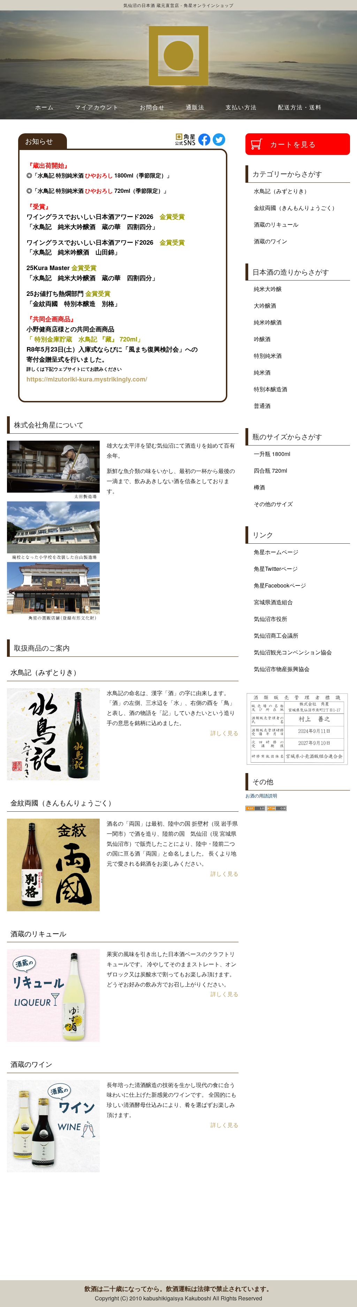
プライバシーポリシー (309, 1253)
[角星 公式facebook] (204, 139)
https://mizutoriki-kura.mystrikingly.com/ (86, 379)
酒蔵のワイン (31, 1064)
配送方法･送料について (223, 1253)
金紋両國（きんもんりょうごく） (62, 802)
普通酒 (262, 406)
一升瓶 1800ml (272, 454)
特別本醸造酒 (270, 389)
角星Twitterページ (276, 569)
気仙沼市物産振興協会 (282, 669)
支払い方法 (241, 107)
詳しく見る (224, 733)
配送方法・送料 (300, 107)
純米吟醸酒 (268, 322)
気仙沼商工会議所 (276, 635)
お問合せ (152, 107)
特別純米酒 (268, 356)
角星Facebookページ (280, 585)
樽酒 (259, 487)
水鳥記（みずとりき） (45, 672)
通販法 (195, 107)
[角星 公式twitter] (219, 139)
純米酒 (262, 372)
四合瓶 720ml (270, 470)
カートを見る (293, 144)
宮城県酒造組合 (273, 602)
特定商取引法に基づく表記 (54, 1253)
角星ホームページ (276, 552)
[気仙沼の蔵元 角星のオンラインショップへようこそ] (178, 55)
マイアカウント (97, 107)
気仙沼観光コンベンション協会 (293, 652)
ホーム (44, 107)
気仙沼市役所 (270, 619)
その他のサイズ (273, 504)
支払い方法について (141, 1253)
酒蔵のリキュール (38, 933)
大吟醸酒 (265, 305)
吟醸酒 (262, 339)
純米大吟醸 (268, 289)
